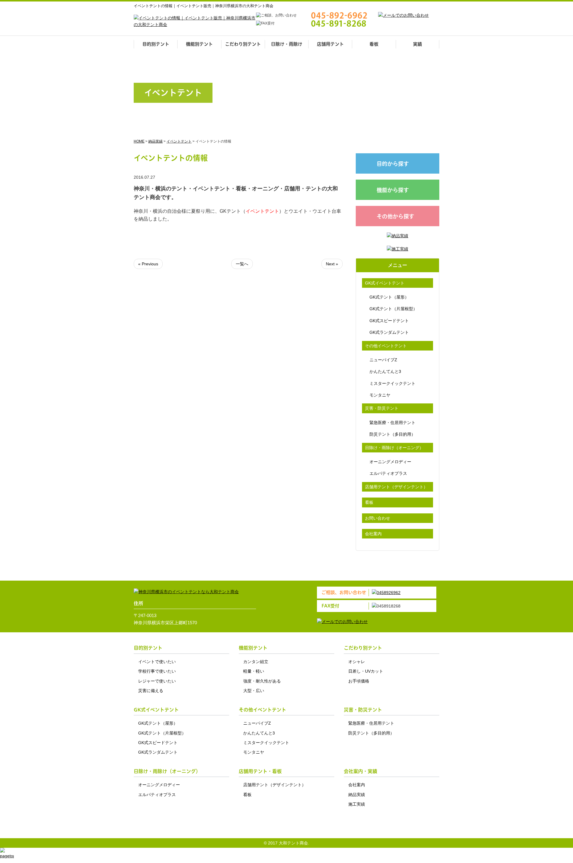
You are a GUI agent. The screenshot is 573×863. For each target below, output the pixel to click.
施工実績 (356, 804)
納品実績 (356, 794)
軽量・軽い (253, 671)
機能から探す (393, 190)
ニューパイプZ (383, 359)
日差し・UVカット (365, 671)
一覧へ (242, 263)
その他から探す (395, 216)
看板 (373, 44)
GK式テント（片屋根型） (393, 308)
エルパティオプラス (388, 473)
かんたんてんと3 (385, 371)
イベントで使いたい (157, 661)
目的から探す (393, 163)
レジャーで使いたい (157, 681)
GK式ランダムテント (389, 332)
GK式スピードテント (389, 320)
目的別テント (155, 44)
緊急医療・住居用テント (392, 422)
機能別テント (199, 44)
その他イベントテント (386, 345)
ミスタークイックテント (392, 383)
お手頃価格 (358, 681)
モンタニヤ (379, 395)
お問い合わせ (377, 518)
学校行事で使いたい (157, 671)
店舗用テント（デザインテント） (396, 486)
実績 (417, 44)
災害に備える (150, 690)
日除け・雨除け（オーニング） (394, 447)
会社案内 (373, 533)
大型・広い (253, 690)
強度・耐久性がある (262, 681)
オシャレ (356, 661)
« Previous (148, 263)
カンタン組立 (255, 661)
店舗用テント (330, 44)
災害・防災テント (381, 408)
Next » (332, 263)
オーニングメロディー (390, 461)
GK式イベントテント (384, 283)
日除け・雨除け (286, 44)
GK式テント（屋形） (389, 297)
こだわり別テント (243, 44)
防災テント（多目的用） (392, 434)
